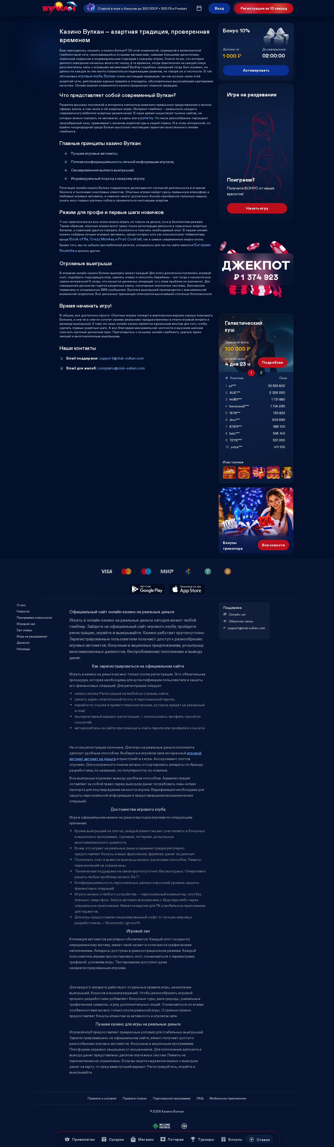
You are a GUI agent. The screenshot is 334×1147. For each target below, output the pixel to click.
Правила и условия (102, 1098)
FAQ (200, 1098)
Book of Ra (78, 238)
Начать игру (257, 208)
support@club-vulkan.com (121, 358)
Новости (23, 611)
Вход (219, 8)
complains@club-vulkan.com (121, 368)
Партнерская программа (171, 1098)
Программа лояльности (34, 617)
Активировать (256, 70)
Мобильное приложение (228, 1098)
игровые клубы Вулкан (97, 75)
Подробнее (272, 362)
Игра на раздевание (32, 636)
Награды (23, 649)
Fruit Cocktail (130, 238)
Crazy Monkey (102, 238)
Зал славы (24, 630)
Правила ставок (135, 1098)
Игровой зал (26, 624)
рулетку (146, 117)
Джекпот (23, 642)
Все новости (273, 544)
